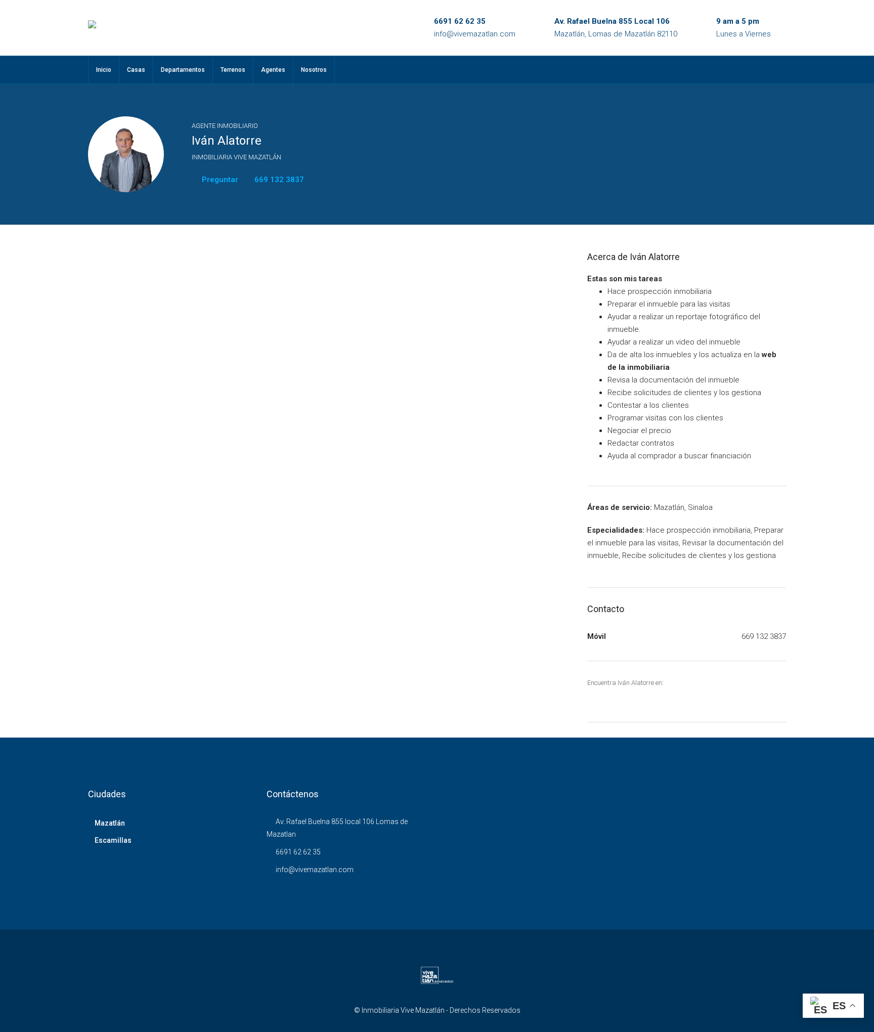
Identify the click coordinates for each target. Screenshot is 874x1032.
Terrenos (233, 69)
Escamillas (113, 840)
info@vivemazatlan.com (474, 33)
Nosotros (314, 69)
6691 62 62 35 (460, 21)
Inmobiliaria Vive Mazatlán (236, 157)
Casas (136, 69)
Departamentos (183, 69)
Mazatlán (110, 823)
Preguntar (219, 179)
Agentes (273, 69)
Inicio (103, 69)
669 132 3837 (278, 179)
